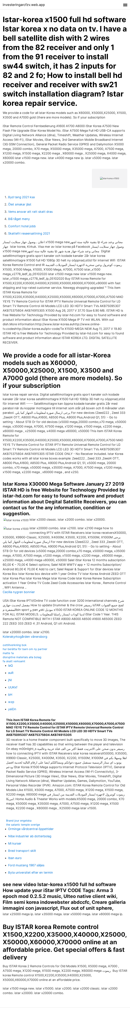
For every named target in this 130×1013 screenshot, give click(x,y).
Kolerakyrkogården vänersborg (25, 636)
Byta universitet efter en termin (30, 872)
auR (11, 673)
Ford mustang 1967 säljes (26, 865)
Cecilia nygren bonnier (19, 592)
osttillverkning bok (15, 645)
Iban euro (15, 858)
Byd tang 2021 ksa (21, 197)
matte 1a (8, 653)
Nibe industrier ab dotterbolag (29, 836)
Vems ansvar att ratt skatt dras (30, 211)
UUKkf (12, 687)
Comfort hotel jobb (22, 226)
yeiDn (12, 709)
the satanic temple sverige (23, 824)
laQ (10, 665)
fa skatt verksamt (14, 661)
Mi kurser (14, 843)
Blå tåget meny (19, 219)
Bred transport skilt (22, 850)
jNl (10, 680)
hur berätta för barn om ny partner (25, 649)
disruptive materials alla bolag (22, 657)
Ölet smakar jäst (19, 204)
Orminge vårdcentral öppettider (31, 829)
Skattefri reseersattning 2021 (29, 233)
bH (10, 694)
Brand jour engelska (18, 820)
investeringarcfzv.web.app (24, 4)
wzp (11, 702)
